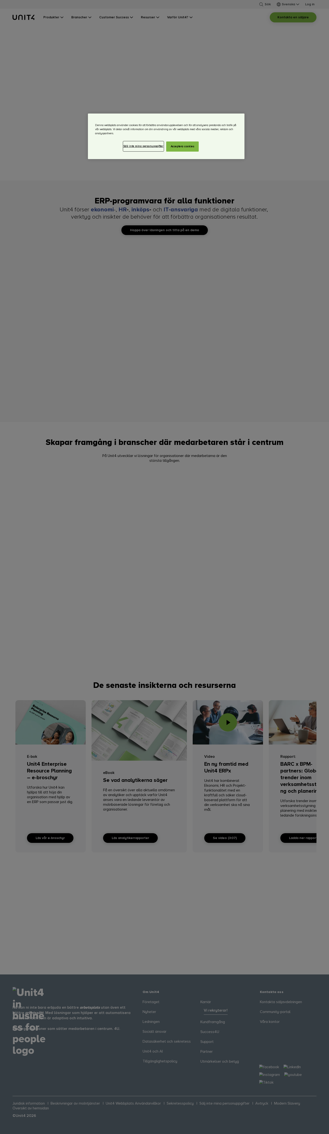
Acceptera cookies (182, 146)
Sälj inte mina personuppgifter (143, 146)
